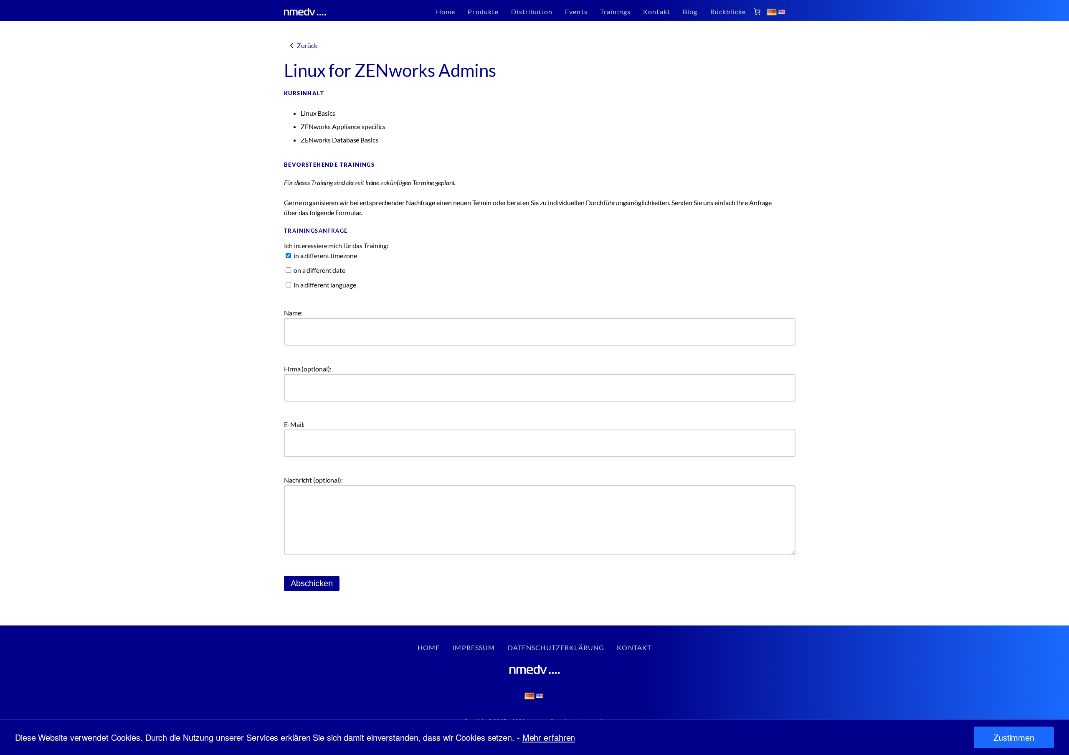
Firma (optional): (307, 369)
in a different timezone (324, 255)
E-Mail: (294, 424)
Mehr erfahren (548, 737)
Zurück (307, 45)
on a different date (318, 270)
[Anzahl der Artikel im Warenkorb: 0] (757, 11)
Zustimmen (1013, 737)
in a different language (324, 285)
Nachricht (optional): (313, 480)
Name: (293, 313)
